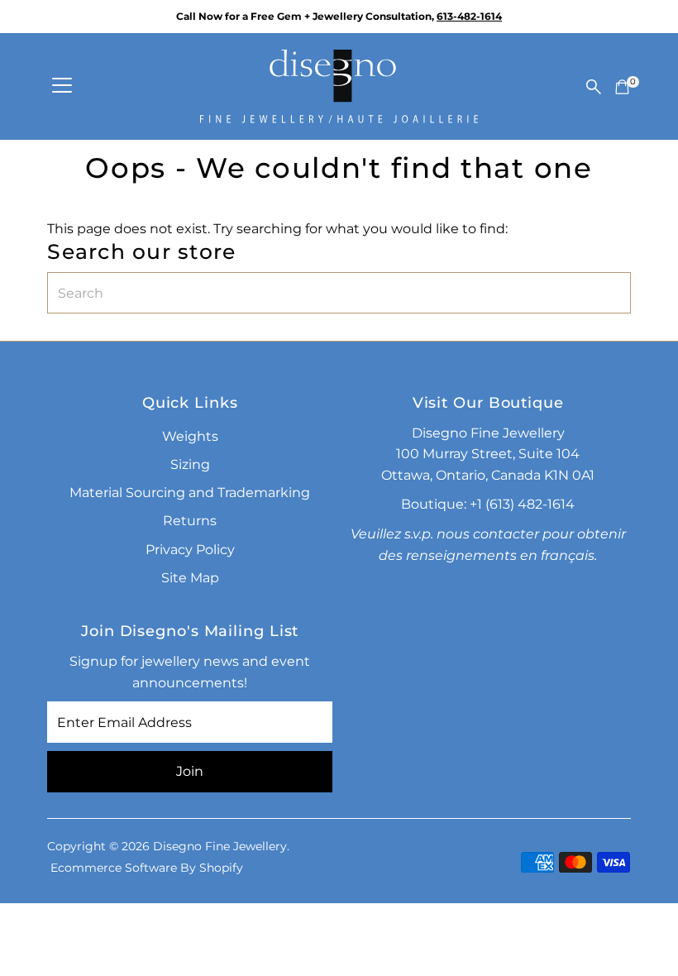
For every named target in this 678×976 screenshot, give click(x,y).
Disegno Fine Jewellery (220, 846)
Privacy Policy (190, 549)
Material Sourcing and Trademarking (189, 492)
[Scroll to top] (644, 930)
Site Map (190, 578)
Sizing (190, 464)
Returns (190, 521)
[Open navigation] (62, 87)
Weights (190, 436)
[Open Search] (593, 86)
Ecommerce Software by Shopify (146, 867)
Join (189, 771)
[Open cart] (622, 86)
